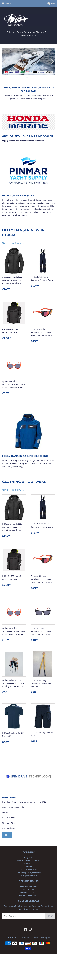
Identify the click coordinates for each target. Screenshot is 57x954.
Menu (8, 3)
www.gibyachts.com (28, 876)
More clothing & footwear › (13, 243)
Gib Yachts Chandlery (21, 937)
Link (7, 834)
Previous (4, 61)
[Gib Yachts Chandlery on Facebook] (25, 930)
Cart (53, 3)
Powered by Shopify (41, 937)
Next (53, 61)
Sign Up (50, 916)
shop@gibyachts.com (31, 873)
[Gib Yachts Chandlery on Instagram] (30, 930)
